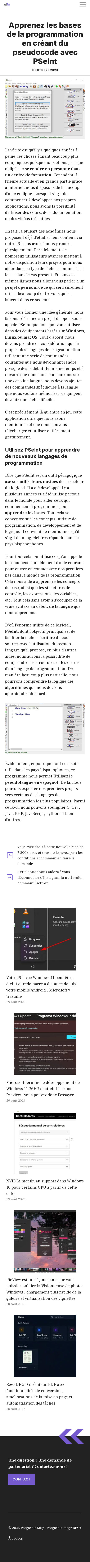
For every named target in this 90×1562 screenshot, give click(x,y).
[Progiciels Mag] (7, 4)
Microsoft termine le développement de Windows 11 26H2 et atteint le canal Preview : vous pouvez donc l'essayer (43, 1089)
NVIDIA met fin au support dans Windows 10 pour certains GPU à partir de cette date (45, 1187)
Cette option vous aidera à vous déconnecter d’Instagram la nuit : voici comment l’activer (50, 878)
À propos (15, 1538)
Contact (22, 1479)
